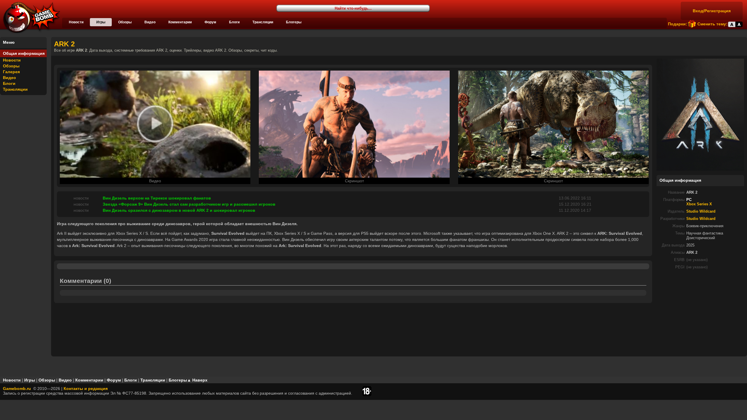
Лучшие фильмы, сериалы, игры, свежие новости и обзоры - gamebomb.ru (30, 17)
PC (689, 200)
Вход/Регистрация (712, 10)
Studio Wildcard (700, 211)
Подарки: (677, 24)
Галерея (11, 71)
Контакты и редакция (86, 388)
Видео (150, 22)
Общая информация (24, 53)
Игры (100, 22)
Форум (210, 22)
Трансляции (262, 22)
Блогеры (293, 22)
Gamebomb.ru (17, 388)
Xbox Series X (699, 204)
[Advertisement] (700, 314)
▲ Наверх (197, 380)
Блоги (234, 22)
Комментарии (180, 22)
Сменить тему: (712, 24)
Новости (76, 22)
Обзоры (125, 22)
